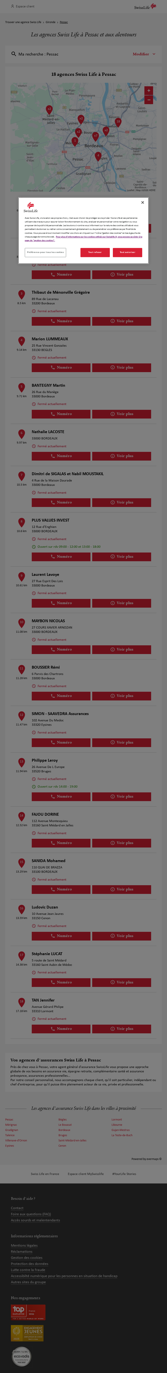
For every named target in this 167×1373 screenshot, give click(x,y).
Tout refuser (95, 252)
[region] (83, 230)
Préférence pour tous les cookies (45, 252)
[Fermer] (142, 202)
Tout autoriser (127, 252)
